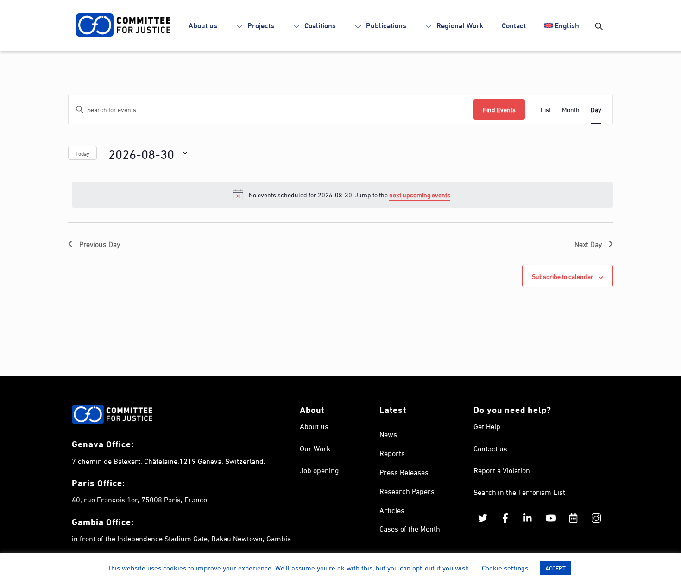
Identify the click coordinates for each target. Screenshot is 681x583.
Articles (391, 509)
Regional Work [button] (459, 25)
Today (82, 153)
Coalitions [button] (319, 25)
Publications (385, 25)
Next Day (588, 244)
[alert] (342, 195)
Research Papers (407, 490)
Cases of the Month (409, 528)
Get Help (486, 425)
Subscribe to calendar (562, 276)
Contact (514, 25)
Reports (392, 452)
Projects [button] (260, 25)
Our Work (315, 448)
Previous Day (99, 244)
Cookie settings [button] (505, 567)
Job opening (319, 469)
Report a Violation (501, 469)
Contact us (490, 448)
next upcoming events (419, 194)
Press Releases (404, 471)
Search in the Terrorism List (519, 491)
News (388, 433)
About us (203, 25)
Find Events (499, 109)
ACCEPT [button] (555, 567)
